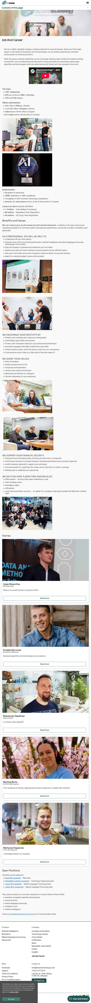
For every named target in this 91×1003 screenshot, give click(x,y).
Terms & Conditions (10, 974)
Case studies (37, 937)
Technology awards (40, 934)
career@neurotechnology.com (21, 914)
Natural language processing (14, 937)
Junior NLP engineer (13, 884)
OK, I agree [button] (11, 999)
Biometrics (6, 934)
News (34, 943)
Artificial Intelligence (10, 931)
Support (5, 971)
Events (34, 949)
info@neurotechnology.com (43, 968)
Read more (44, 598)
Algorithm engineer (13, 878)
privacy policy (14, 992)
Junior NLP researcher (14, 887)
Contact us (39, 980)
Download (6, 968)
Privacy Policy (7, 977)
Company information (41, 931)
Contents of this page (12, 7)
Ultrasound (6, 940)
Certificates (36, 940)
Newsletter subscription (41, 946)
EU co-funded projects (11, 980)
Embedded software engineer (17, 881)
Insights (35, 952)
